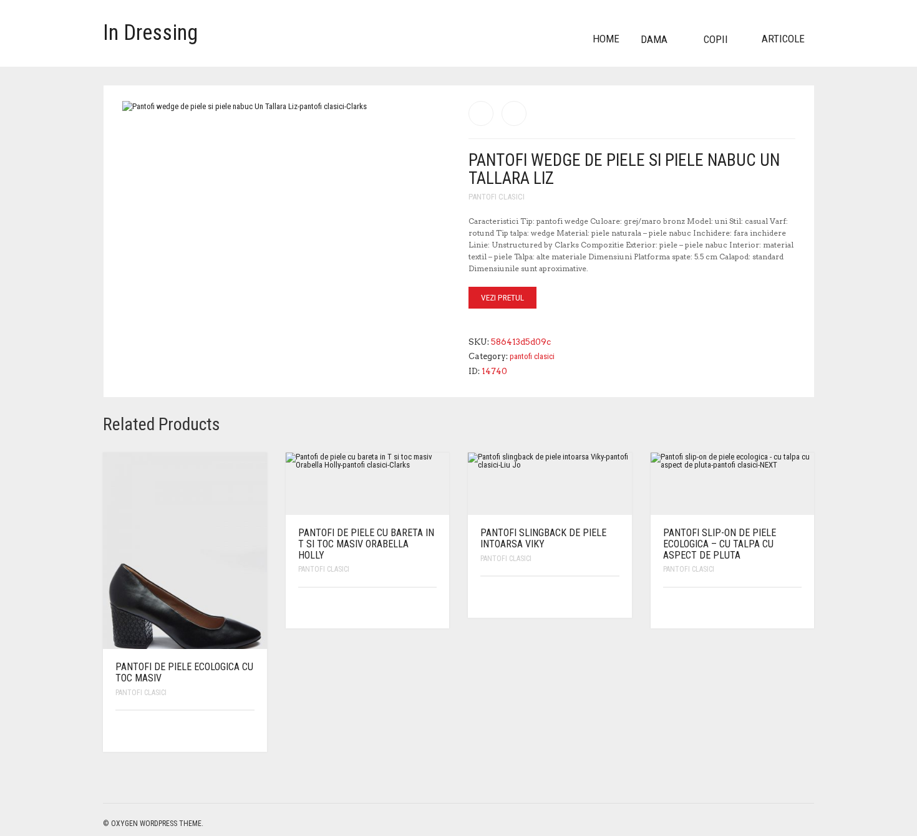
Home (606, 38)
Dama (654, 39)
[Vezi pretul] (246, 731)
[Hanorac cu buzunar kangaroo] (480, 113)
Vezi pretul (502, 297)
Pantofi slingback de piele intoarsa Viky (543, 538)
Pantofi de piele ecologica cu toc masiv (184, 672)
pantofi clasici (496, 196)
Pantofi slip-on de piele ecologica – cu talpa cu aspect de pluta (719, 543)
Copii (716, 39)
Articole (783, 38)
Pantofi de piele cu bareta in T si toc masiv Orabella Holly (366, 543)
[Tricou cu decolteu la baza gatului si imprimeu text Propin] (514, 113)
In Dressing (150, 33)
